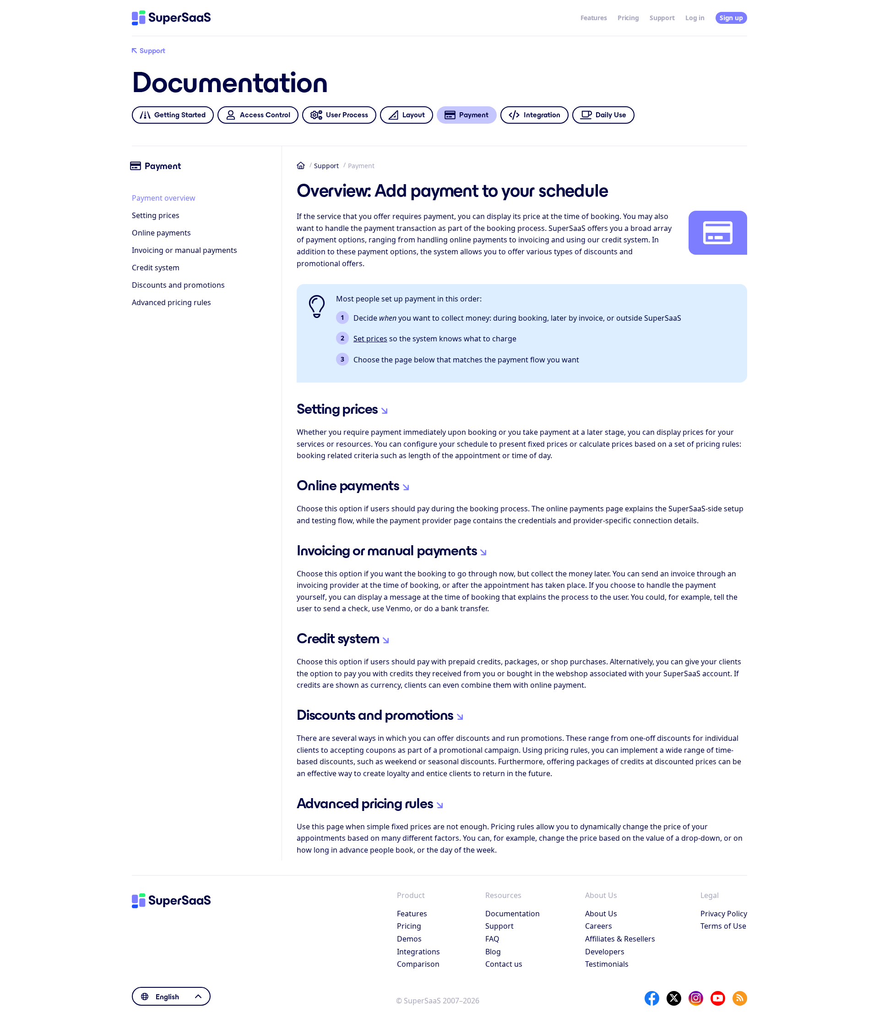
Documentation (512, 914)
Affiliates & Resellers (620, 939)
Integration (542, 115)
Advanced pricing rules (171, 302)
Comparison (418, 964)
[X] (674, 998)
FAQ (492, 939)
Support (662, 17)
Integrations (418, 952)
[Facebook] (652, 998)
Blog (493, 952)
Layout (413, 115)
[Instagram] (696, 998)
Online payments (161, 233)
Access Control (265, 115)
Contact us (503, 964)
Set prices (370, 339)
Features (594, 17)
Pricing (628, 17)
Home (301, 165)
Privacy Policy (723, 914)
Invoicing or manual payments (184, 250)
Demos (409, 939)
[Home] (171, 18)
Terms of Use (723, 926)
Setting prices (155, 215)
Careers (598, 926)
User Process (347, 115)
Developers (604, 952)
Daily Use (611, 115)
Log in (694, 17)
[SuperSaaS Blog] (739, 998)
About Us (601, 914)
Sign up (731, 17)
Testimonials (607, 964)
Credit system (155, 268)
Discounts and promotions (178, 285)
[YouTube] (718, 998)
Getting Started (180, 115)
